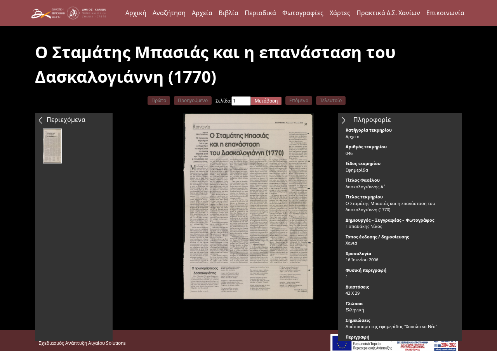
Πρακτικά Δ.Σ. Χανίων (388, 13)
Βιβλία (228, 13)
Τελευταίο (331, 100)
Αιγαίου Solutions (107, 343)
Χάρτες (340, 13)
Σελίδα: (223, 100)
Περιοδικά (260, 13)
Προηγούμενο (193, 100)
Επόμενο (298, 100)
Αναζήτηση (169, 13)
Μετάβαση (266, 100)
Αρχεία (202, 13)
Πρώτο (158, 100)
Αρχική (135, 13)
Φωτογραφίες (302, 13)
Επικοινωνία (445, 13)
